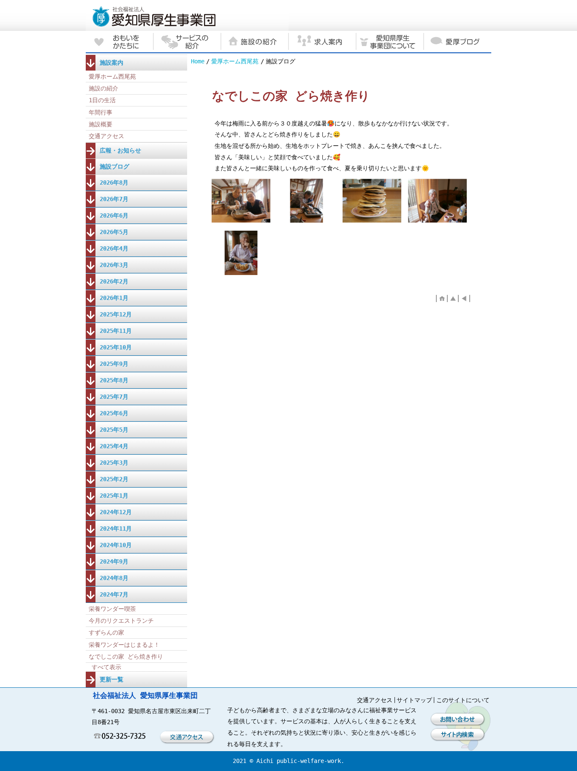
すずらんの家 (106, 632)
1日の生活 (102, 100)
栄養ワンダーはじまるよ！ (124, 644)
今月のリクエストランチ (121, 620)
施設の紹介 (103, 88)
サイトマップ (414, 700)
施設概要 (100, 124)
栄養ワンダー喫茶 (112, 608)
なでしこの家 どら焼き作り (126, 656)
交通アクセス (106, 136)
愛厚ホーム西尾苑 (235, 61)
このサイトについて (463, 700)
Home (197, 61)
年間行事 (100, 112)
